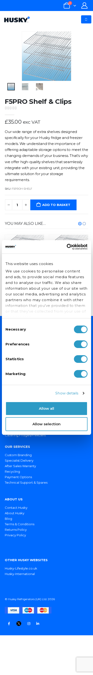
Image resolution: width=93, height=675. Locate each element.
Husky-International (20, 574)
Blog (8, 518)
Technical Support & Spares (26, 482)
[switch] (81, 344)
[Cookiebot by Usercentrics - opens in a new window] (67, 247)
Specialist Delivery (19, 460)
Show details (66, 393)
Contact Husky (16, 507)
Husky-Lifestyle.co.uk (21, 568)
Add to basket (56, 205)
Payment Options (18, 477)
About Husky (14, 513)
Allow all (46, 408)
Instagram (28, 623)
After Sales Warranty (20, 466)
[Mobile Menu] (86, 19)
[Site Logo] (17, 19)
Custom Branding (18, 455)
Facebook (8, 623)
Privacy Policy (15, 535)
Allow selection (46, 424)
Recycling (12, 471)
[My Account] (84, 5)
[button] (10, 56)
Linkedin (37, 623)
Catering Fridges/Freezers (25, 435)
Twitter (19, 623)
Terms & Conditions (19, 524)
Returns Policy (16, 529)
